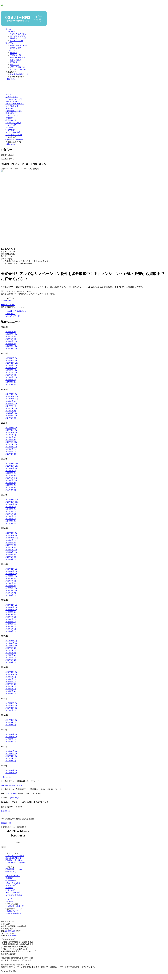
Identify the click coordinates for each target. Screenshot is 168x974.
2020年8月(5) (10, 543)
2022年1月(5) (10, 490)
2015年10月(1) (11, 708)
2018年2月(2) (10, 629)
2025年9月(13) (11, 365)
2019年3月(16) (11, 590)
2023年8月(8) (10, 437)
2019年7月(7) (10, 581)
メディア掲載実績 (17, 67)
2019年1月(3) (10, 595)
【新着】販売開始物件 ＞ (15, 311)
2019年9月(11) (11, 576)
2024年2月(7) (10, 418)
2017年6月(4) (10, 655)
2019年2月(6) (10, 593)
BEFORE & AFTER (17, 36)
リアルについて (11, 50)
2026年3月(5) (10, 344)
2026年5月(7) (10, 339)
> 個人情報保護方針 (13, 913)
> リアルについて (12, 876)
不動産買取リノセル (18, 45)
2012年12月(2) (11, 751)
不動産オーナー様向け (19, 38)
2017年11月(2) (11, 643)
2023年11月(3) (11, 430)
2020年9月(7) (10, 540)
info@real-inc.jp (13, 798)
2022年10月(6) (11, 468)
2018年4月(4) (10, 624)
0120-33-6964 (6, 300)
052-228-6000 (11, 793)
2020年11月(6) (11, 535)
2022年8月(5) (10, 473)
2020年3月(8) (10, 555)
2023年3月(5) (10, 449)
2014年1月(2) (10, 725)
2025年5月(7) (10, 375)
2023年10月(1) (11, 432)
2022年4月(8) (10, 483)
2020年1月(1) (10, 559)
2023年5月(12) (11, 444)
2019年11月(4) (11, 571)
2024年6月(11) (11, 408)
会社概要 (13, 53)
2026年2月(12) (11, 346)
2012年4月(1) (10, 758)
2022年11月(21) (11, 466)
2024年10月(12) (11, 399)
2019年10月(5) (11, 574)
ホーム (8, 29)
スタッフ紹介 (15, 60)
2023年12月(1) (11, 428)
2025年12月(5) (11, 358)
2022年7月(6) (10, 475)
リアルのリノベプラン (19, 34)
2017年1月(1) (10, 662)
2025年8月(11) (11, 368)
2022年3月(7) (10, 485)
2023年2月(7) (10, 452)
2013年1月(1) (10, 741)
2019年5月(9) (10, 586)
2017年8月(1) (10, 650)
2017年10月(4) (11, 646)
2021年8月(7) (10, 509)
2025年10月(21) (11, 363)
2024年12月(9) (11, 394)
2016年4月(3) (10, 686)
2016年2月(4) (10, 691)
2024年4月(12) (11, 413)
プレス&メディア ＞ (13, 316)
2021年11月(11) (11, 502)
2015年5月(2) (10, 710)
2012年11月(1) (11, 754)
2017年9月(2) (10, 648)
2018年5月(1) (10, 622)
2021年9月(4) (10, 507)
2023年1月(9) (10, 454)
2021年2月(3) (10, 521)
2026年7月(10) (11, 334)
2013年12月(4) (11, 734)
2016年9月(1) (10, 677)
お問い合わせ (10, 79)
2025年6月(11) (11, 372)
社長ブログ (14, 65)
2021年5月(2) (10, 516)
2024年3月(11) (11, 416)
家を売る (9, 43)
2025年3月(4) (10, 380)
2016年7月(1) (10, 682)
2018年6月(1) (10, 619)
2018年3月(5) (10, 626)
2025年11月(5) (11, 361)
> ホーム (8, 899)
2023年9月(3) (10, 435)
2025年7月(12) (11, 370)
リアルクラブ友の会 (18, 69)
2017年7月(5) (10, 653)
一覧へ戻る (5, 777)
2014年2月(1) (10, 722)
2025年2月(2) (10, 382)
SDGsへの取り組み (17, 57)
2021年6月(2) (10, 514)
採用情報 (13, 62)
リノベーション (11, 31)
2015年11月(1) (11, 705)
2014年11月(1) (11, 720)
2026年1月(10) (11, 348)
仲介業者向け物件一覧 (19, 74)
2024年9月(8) (10, 401)
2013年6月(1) (10, 739)
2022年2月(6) (10, 487)
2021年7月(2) (10, 511)
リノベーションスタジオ (15, 862)
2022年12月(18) (11, 463)
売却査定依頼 (15, 48)
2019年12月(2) (11, 569)
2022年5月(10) (11, 480)
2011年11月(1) (11, 773)
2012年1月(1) (10, 761)
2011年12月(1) (11, 770)
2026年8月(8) (10, 332)
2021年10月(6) (11, 504)
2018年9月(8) (10, 612)
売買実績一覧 (15, 55)
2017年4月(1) (10, 658)
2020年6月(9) (10, 547)
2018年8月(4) (10, 614)
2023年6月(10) (11, 442)
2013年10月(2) (11, 737)
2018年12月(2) (11, 605)
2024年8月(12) (11, 404)
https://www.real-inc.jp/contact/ (12, 785)
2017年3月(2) (10, 660)
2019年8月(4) (10, 578)
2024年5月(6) (10, 411)
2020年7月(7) (10, 545)
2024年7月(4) (10, 406)
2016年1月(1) (10, 694)
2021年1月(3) (10, 523)
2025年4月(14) (11, 377)
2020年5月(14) (11, 550)
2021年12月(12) (11, 500)
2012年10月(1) (11, 756)
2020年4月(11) (11, 552)
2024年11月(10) (11, 396)
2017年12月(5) (11, 641)
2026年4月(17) (11, 341)
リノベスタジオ (16, 41)
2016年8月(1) (10, 679)
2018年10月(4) (11, 610)
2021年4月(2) (10, 519)
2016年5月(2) (10, 684)
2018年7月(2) (10, 617)
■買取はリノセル (8, 305)
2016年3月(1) (10, 689)
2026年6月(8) (10, 336)
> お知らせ (9, 901)
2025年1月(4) (10, 384)
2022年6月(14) (11, 478)
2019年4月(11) (11, 588)
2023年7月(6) (10, 440)
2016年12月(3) (11, 672)
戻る (3, 847)
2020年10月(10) (11, 538)
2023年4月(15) (11, 447)
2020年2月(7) (10, 557)
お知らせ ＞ (10, 314)
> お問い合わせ (11, 911)
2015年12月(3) (11, 703)
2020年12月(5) (11, 533)
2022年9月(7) (10, 471)
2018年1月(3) (10, 631)
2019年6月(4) (10, 583)
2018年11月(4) (11, 607)
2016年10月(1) (11, 674)
